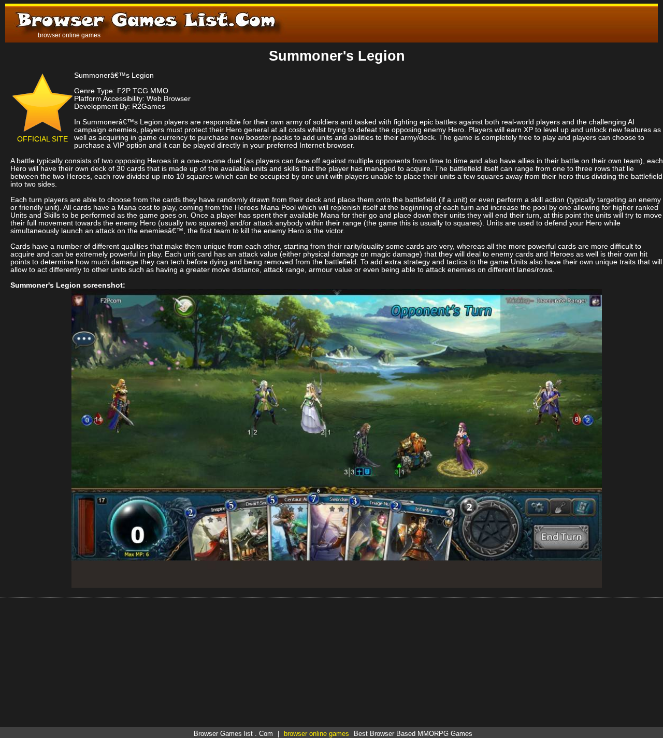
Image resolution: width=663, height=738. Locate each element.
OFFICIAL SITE (42, 139)
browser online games (316, 733)
